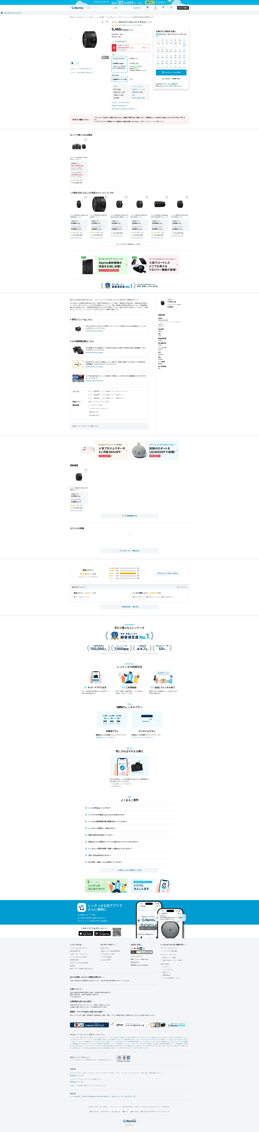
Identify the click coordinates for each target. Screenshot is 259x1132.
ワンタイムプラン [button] (137, 86)
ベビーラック (93, 1046)
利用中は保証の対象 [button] (138, 98)
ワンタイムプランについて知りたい (142, 737)
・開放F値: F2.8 (93, 412)
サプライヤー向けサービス (168, 948)
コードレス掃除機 (182, 1041)
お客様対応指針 (165, 1106)
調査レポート (166, 972)
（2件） (81, 232)
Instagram (116, 1111)
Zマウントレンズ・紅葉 (101, 401)
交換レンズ (123, 1037)
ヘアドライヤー (93, 1043)
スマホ (116, 1041)
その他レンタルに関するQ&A (120, 102)
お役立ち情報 (164, 964)
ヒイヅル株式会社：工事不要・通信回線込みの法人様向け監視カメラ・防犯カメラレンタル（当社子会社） (101, 1096)
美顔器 (99, 1043)
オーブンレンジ (126, 1043)
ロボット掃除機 (161, 1041)
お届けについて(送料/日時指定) (110, 951)
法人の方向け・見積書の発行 (171, 78)
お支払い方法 (104, 948)
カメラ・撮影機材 (93, 391)
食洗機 (119, 1043)
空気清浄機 (131, 1041)
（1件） (81, 180)
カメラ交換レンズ (107, 391)
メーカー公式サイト (82, 426)
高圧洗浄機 (178, 1043)
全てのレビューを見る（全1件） (168, 573)
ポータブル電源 (135, 1046)
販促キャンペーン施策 (169, 957)
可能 (133, 95)
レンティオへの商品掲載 (170, 951)
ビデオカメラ (164, 1037)
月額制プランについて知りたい (106, 737)
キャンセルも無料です (171, 84)
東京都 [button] (160, 34)
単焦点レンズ (120, 398)
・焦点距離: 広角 (93, 415)
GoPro (129, 1037)
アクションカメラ (145, 1037)
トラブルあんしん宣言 (107, 954)
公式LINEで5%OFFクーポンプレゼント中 (156, 1111)
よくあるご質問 (105, 960)
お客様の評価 (74, 960)
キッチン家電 (146, 1043)
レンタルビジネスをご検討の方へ (172, 944)
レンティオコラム (168, 969)
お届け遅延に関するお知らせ (13, 13)
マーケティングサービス (168, 954)
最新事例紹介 (166, 975)
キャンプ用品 (126, 1046)
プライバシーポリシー (114, 1106)
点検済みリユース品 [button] (138, 89)
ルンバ (152, 1041)
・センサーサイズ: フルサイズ (97, 408)
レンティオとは (75, 944)
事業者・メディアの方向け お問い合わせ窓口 (86, 1012)
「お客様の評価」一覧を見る (129, 607)
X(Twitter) (105, 1111)
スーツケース (143, 1046)
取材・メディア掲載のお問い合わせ (81, 968)
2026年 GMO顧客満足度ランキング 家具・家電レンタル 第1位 (129, 641)
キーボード (99, 1041)
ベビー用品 (103, 1046)
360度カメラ (135, 1037)
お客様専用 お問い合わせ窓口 (80, 1001)
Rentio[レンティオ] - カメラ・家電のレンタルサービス (87, 1034)
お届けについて (75, 989)
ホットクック (113, 1043)
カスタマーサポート (107, 944)
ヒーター (172, 1043)
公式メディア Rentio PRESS (79, 963)
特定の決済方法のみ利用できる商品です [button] (123, 109)
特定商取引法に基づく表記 (94, 1106)
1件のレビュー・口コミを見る (132, 25)
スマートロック (155, 1039)
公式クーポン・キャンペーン (79, 954)
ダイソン (168, 1041)
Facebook (94, 1111)
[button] (103, 22)
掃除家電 (75, 1043)
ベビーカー (86, 1046)
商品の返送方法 (75, 951)
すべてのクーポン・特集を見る (129, 551)
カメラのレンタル (74, 1037)
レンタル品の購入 (106, 957)
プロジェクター (123, 1041)
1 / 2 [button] (106, 57)
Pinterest (135, 1111)
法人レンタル (182, 1039)
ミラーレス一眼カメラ (114, 1037)
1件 (138, 573)
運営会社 (73, 965)
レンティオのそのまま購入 (78, 957)
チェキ (117, 1039)
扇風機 (167, 1043)
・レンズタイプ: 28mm (95, 405)
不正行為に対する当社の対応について (150, 1106)
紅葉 (89, 401)
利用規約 (105, 1106)
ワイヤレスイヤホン (145, 1039)
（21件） (162, 232)
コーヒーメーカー (135, 1043)
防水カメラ (181, 1037)
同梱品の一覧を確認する (119, 105)
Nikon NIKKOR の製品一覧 (84, 72)
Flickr (126, 1111)
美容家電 (107, 1043)
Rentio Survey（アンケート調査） (173, 960)
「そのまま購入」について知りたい (121, 784)
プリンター (93, 1041)
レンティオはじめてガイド (78, 948)
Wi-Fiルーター (110, 1041)
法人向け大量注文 (183, 8)
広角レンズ (119, 395)
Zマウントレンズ (121, 391)
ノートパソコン (79, 1041)
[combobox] (102, 8)
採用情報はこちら (75, 1075)
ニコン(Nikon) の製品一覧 (84, 68)
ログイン (138, 8)
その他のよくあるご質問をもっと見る (129, 870)
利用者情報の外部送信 (127, 1106)
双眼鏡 (99, 1039)
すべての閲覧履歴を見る (129, 516)
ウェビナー (166, 967)
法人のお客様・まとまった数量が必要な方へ (86, 977)
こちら (152, 121)
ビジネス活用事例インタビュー (172, 978)
